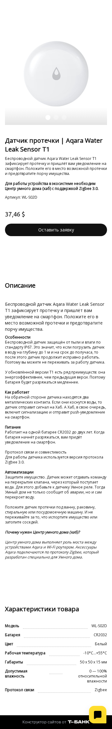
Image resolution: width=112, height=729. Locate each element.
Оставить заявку (56, 230)
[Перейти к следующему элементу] (101, 74)
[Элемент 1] (47, 117)
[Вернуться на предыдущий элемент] (11, 74)
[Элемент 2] (56, 117)
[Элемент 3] (64, 117)
